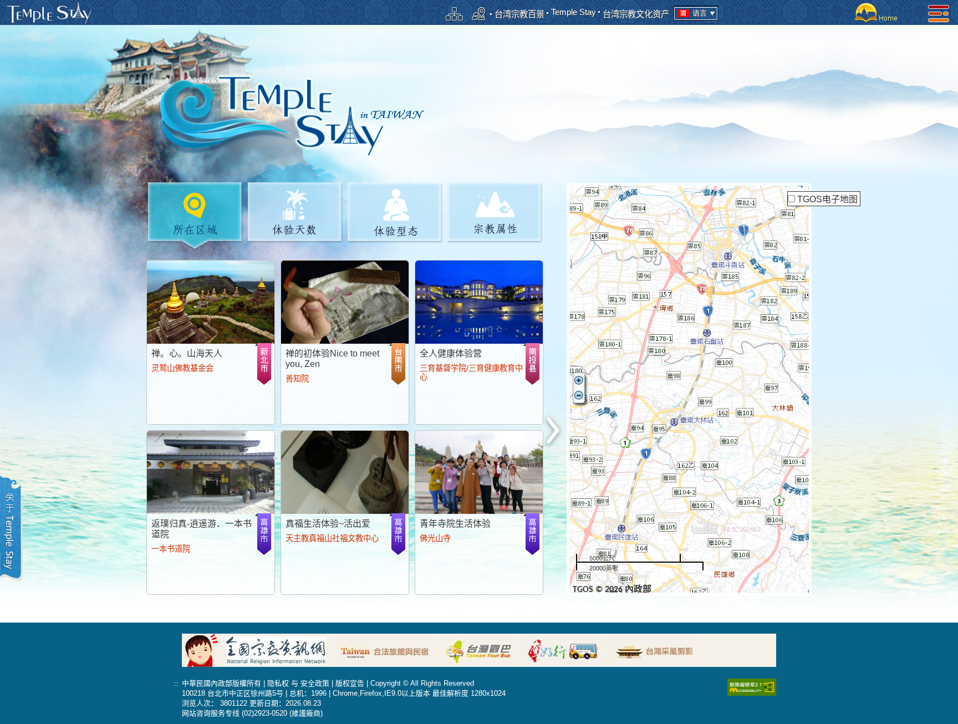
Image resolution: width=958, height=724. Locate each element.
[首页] (874, 12)
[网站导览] (454, 13)
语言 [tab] (699, 13)
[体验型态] (395, 215)
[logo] (49, 13)
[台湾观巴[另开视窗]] (484, 649)
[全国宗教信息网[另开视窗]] (281, 649)
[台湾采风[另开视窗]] (660, 649)
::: (141, 183)
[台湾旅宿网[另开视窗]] (390, 649)
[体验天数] (295, 215)
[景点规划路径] (479, 13)
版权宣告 (349, 683)
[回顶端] (941, 459)
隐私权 (278, 683)
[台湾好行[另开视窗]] (569, 649)
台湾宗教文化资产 (636, 14)
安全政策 (314, 683)
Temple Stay (573, 12)
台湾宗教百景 (519, 14)
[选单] (938, 13)
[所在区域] (195, 215)
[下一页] (554, 431)
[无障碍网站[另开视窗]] (751, 686)
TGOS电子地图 (827, 199)
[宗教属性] (495, 215)
